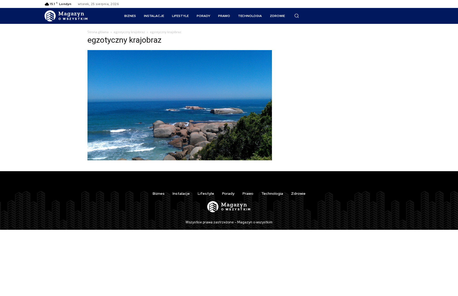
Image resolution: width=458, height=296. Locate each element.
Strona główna (98, 32)
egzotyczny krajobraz (129, 32)
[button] (296, 15)
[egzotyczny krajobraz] (179, 159)
